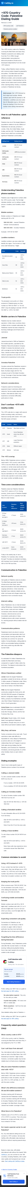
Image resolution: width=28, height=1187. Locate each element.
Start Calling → (13, 1181)
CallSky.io (4, 1154)
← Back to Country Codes (9, 1169)
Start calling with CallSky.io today (14, 1161)
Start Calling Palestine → (14, 982)
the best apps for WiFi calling (9, 991)
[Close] (24, 1173)
